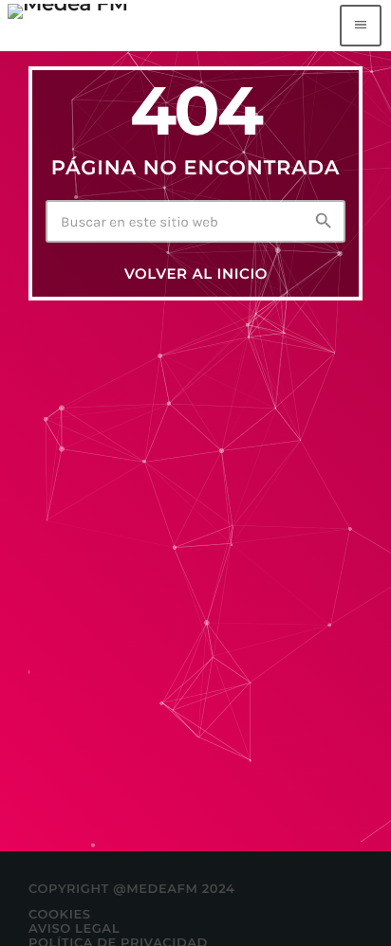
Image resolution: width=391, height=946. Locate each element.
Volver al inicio (196, 273)
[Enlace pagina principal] (68, 25)
